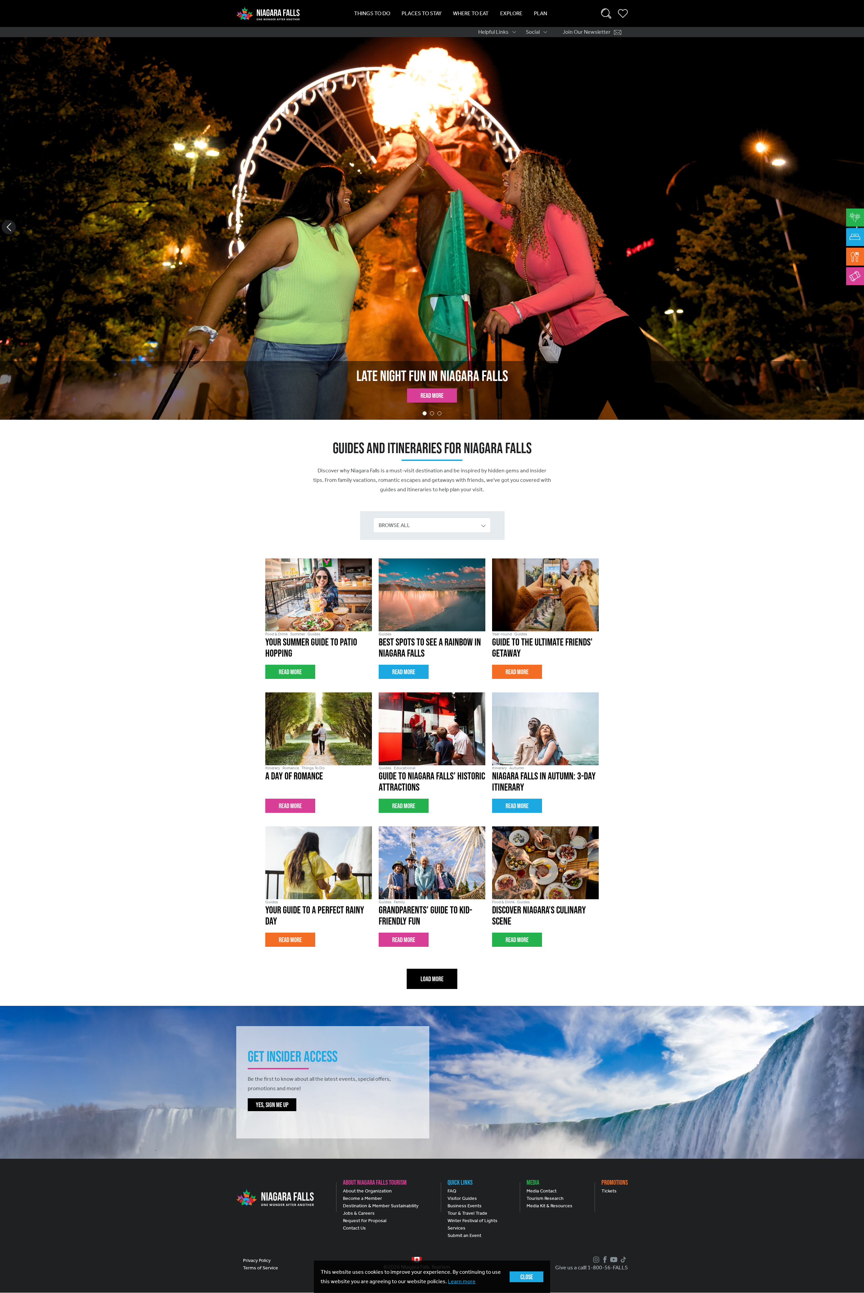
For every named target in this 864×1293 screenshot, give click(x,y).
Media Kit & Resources (549, 1206)
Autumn (516, 768)
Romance (290, 768)
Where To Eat (471, 13)
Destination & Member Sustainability (380, 1206)
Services (456, 1228)
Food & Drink (276, 634)
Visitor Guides (462, 1198)
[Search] (606, 13)
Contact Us (354, 1228)
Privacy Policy (257, 1260)
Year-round (502, 634)
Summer (297, 634)
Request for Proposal (364, 1220)
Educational (404, 768)
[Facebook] (604, 1259)
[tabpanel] (432, 228)
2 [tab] (432, 413)
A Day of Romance (294, 775)
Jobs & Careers (359, 1213)
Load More (432, 979)
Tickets (609, 1191)
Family (399, 902)
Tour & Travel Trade (467, 1213)
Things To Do (372, 13)
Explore (511, 13)
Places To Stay (421, 13)
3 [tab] (439, 413)
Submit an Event (464, 1235)
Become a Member (362, 1198)
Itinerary (272, 768)
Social (533, 32)
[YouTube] (613, 1259)
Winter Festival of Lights (472, 1220)
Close (526, 1277)
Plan (540, 13)
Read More (432, 395)
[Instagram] (595, 1259)
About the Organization (367, 1191)
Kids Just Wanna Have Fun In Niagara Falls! (432, 375)
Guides (313, 634)
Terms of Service (260, 1268)
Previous (9, 227)
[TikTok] (622, 1259)
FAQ (452, 1191)
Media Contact (541, 1191)
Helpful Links (493, 32)
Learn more (462, 1281)
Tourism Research (545, 1198)
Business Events (465, 1206)
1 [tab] (425, 413)
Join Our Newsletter (587, 32)
